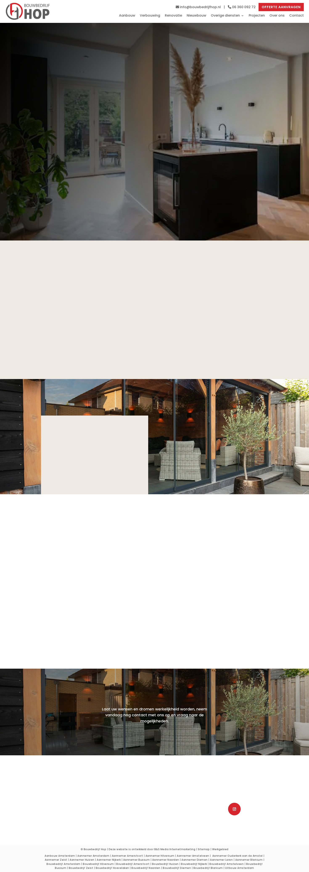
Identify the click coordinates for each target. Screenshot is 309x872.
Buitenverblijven (74, 820)
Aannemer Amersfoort (127, 856)
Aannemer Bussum (136, 860)
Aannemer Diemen (194, 860)
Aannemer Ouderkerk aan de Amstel (237, 856)
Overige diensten (225, 16)
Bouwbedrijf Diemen (177, 868)
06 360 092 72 (243, 7)
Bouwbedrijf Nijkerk (194, 864)
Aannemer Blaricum (249, 860)
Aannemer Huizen (82, 860)
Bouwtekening (75, 814)
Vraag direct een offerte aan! (79, 181)
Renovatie (173, 16)
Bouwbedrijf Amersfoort (132, 864)
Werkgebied (220, 849)
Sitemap (204, 849)
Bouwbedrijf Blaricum (208, 868)
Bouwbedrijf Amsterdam (63, 864)
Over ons (277, 16)
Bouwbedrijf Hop (95, 849)
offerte (190, 641)
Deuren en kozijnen (75, 826)
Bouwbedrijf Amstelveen (226, 864)
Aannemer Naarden (165, 860)
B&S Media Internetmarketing (174, 849)
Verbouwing (150, 16)
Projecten (257, 16)
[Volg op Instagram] (234, 809)
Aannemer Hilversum (159, 856)
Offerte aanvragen (281, 7)
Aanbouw (127, 16)
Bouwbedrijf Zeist (81, 868)
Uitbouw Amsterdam (239, 868)
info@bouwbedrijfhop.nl (200, 7)
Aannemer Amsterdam (93, 856)
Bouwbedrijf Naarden (145, 868)
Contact (296, 16)
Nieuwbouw (196, 16)
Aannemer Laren (221, 860)
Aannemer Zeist (56, 860)
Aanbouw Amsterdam (60, 856)
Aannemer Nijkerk (109, 860)
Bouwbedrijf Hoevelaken (112, 868)
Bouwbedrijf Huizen (165, 864)
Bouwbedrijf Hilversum (98, 864)
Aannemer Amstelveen (193, 856)
